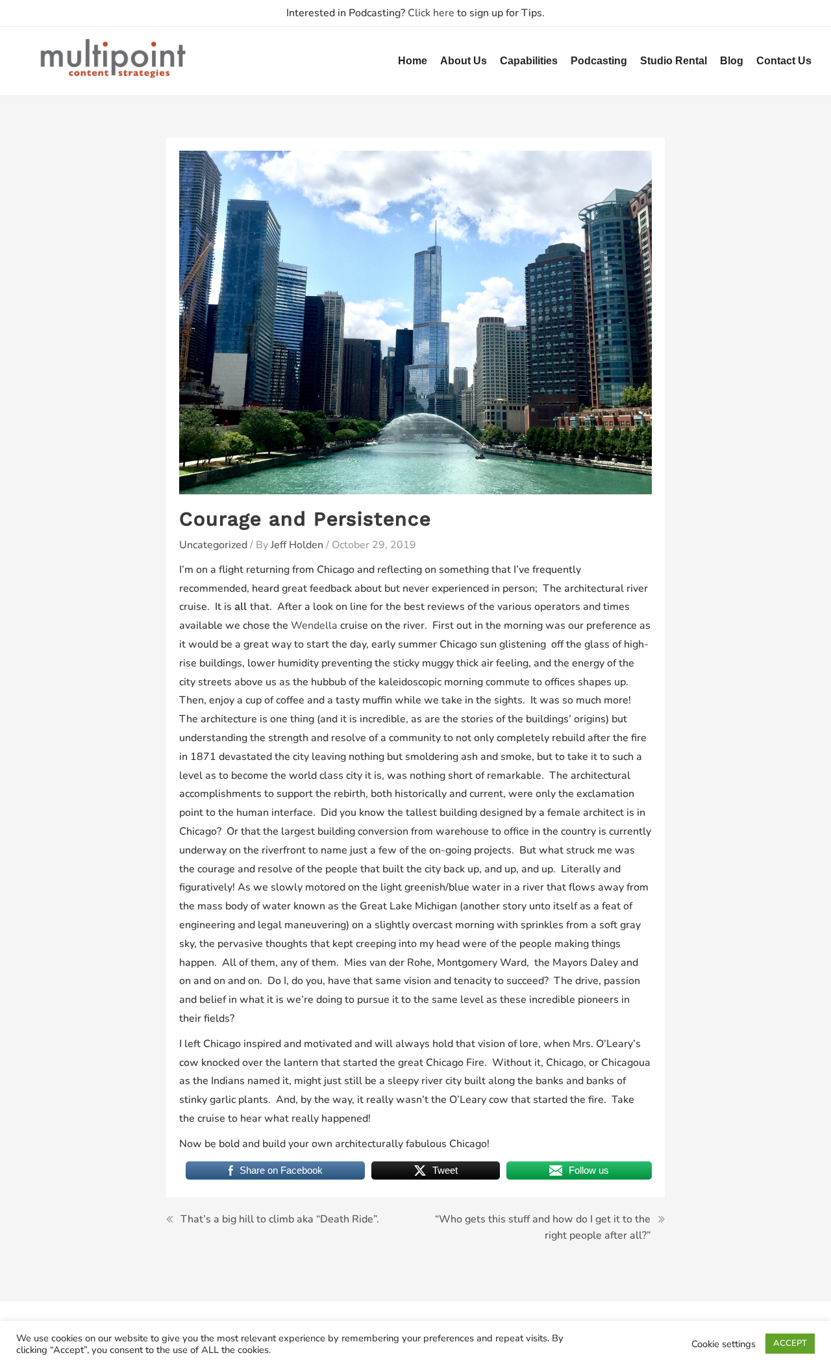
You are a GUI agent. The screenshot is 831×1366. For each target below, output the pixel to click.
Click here (431, 13)
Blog (731, 60)
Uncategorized (213, 545)
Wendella (314, 625)
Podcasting (599, 60)
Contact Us (784, 60)
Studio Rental (673, 60)
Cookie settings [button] (723, 1344)
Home (412, 60)
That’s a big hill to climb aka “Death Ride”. (279, 1219)
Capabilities (529, 60)
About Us (463, 60)
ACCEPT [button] (790, 1343)
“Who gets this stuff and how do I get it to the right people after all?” (543, 1227)
